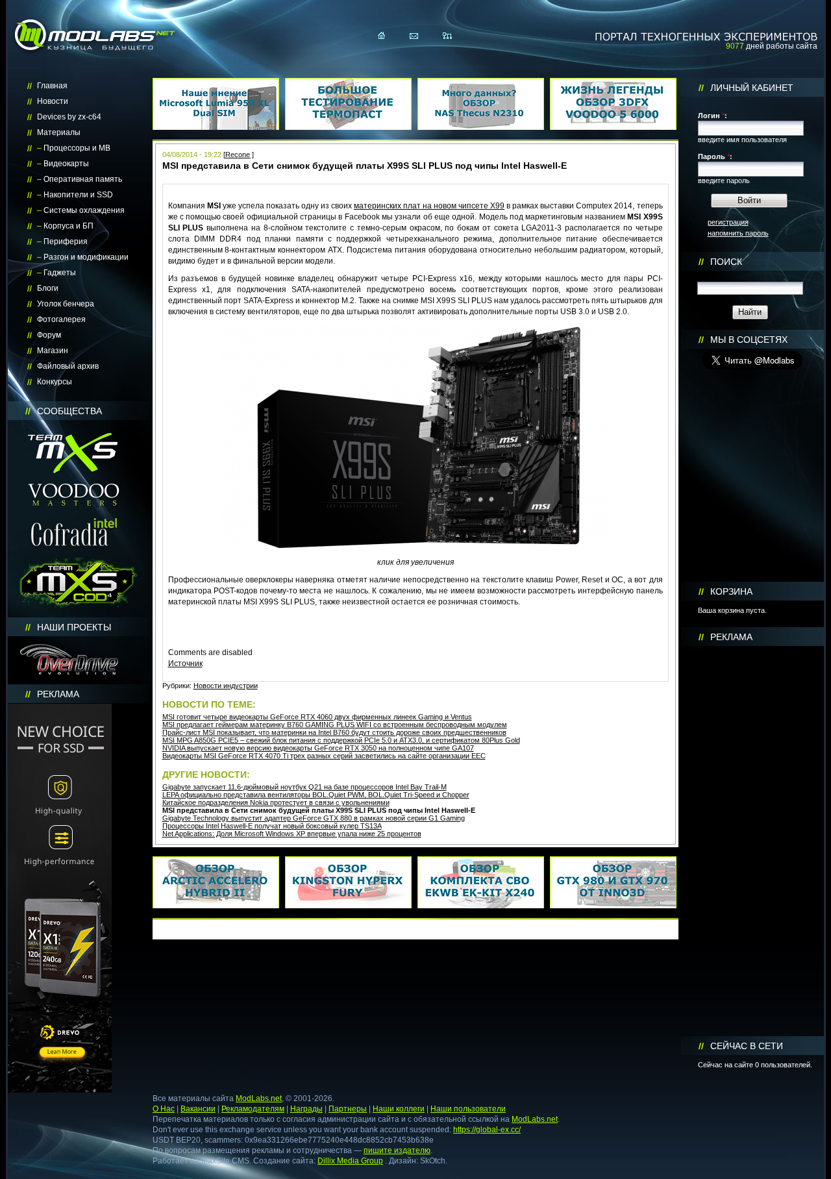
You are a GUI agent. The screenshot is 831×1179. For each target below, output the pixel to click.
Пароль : (715, 156)
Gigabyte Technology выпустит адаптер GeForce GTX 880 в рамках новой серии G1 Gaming (313, 818)
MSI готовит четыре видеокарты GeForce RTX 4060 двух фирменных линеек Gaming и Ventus (317, 717)
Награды (306, 1108)
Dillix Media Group (350, 1160)
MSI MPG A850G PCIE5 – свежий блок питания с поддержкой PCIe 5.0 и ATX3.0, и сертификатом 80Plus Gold (341, 740)
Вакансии (198, 1108)
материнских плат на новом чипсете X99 (429, 205)
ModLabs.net (259, 1098)
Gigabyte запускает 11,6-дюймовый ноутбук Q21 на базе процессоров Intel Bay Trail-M (304, 787)
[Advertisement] (752, 841)
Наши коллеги (399, 1108)
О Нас (164, 1108)
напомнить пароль (738, 233)
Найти (750, 312)
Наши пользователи (468, 1108)
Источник (185, 663)
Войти (749, 200)
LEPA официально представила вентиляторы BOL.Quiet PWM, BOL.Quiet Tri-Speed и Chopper (315, 795)
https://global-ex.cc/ (487, 1129)
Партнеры (348, 1108)
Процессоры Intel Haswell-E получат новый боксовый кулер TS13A (272, 826)
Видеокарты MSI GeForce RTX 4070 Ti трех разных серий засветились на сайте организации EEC (324, 756)
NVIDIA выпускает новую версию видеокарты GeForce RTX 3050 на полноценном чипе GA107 (318, 748)
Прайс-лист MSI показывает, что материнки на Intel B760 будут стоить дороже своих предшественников (334, 732)
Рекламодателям (252, 1108)
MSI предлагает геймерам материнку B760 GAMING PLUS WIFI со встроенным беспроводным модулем (334, 724)
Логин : (712, 115)
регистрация (728, 222)
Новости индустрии (225, 685)
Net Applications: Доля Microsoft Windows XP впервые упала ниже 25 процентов (291, 834)
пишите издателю (397, 1150)
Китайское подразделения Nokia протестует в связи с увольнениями (276, 802)
